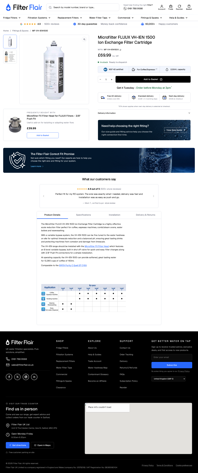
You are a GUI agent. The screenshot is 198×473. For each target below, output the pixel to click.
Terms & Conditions (165, 465)
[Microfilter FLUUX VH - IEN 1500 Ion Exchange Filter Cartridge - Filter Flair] (10, 41)
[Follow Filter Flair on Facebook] (9, 377)
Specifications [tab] (83, 214)
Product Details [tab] (52, 214)
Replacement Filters (68, 17)
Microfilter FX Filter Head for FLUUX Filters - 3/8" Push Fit (53, 117)
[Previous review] (44, 196)
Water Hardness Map (97, 367)
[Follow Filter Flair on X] (17, 377)
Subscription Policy (129, 381)
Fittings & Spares (150, 17)
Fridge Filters (10, 17)
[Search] (49, 7)
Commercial (124, 17)
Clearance (61, 387)
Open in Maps (44, 445)
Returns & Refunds (128, 367)
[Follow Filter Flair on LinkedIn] (34, 377)
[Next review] (153, 196)
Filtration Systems (37, 17)
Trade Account (94, 361)
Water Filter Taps (98, 17)
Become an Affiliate (97, 381)
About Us (92, 348)
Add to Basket (43, 135)
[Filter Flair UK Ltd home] (19, 342)
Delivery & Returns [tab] (145, 214)
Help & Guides (176, 17)
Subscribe (172, 365)
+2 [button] (156, 69)
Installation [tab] (114, 214)
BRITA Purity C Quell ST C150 (73, 265)
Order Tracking (126, 354)
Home (6, 30)
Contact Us (125, 348)
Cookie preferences (184, 465)
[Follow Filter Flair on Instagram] (26, 377)
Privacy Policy (183, 371)
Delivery (124, 361)
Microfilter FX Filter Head (97, 246)
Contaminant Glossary (98, 374)
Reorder (123, 387)
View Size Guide (174, 130)
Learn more (36, 166)
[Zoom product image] (84, 39)
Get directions (19, 445)
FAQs (122, 374)
